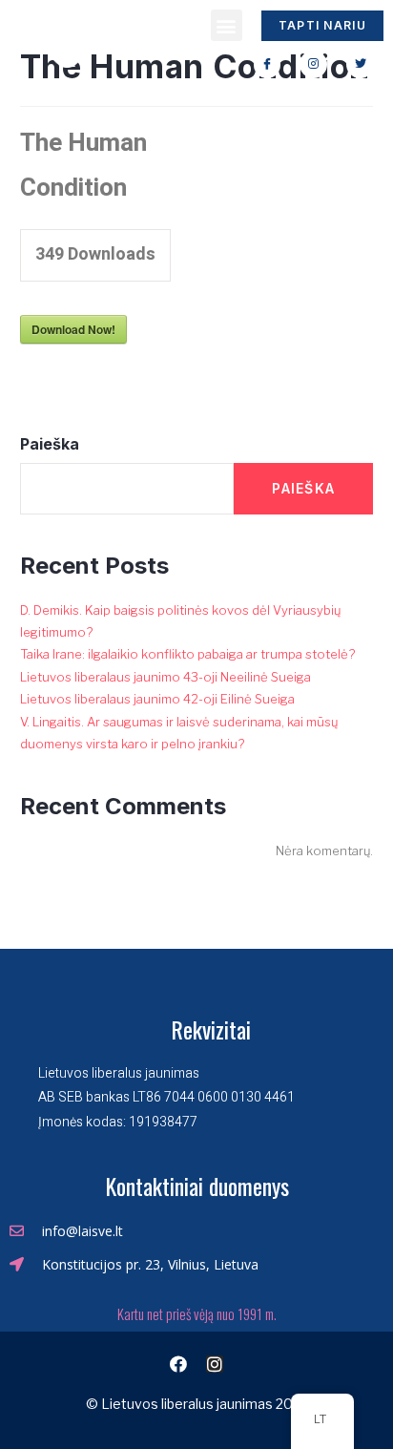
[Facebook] (178, 1364)
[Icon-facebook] (267, 64)
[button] (226, 25)
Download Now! (73, 329)
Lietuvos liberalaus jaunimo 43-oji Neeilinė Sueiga (165, 676)
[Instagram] (313, 64)
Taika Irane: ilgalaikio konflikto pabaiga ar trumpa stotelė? (187, 654)
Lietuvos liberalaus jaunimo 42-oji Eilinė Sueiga (157, 698)
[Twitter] (360, 64)
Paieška (49, 443)
